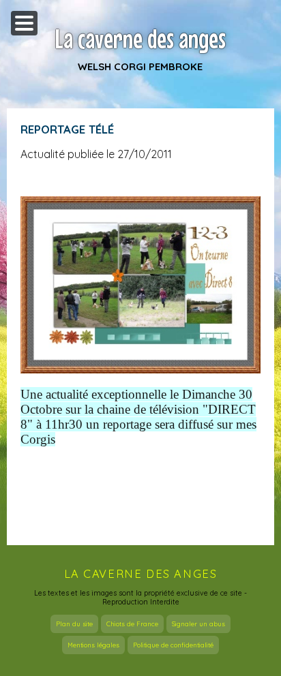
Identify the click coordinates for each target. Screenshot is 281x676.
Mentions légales (93, 645)
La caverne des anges (140, 39)
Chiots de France (132, 624)
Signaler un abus (198, 624)
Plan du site (74, 624)
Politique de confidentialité (173, 645)
